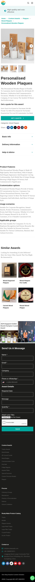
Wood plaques (14, 123)
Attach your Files (8, 415)
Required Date (7, 391)
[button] (3, 46)
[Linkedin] (3, 563)
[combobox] (4, 382)
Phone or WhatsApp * (10, 379)
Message (5, 399)
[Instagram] (23, 563)
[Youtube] (15, 563)
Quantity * (5, 407)
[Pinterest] (19, 563)
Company (5, 371)
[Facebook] (7, 563)
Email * (4, 363)
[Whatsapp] (32, 578)
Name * (4, 355)
